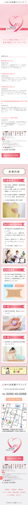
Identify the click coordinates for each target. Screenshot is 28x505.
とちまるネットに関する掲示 (9, 118)
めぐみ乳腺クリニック (16, 502)
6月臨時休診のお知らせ (8, 87)
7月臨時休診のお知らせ (8, 74)
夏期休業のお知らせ (7, 61)
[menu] (25, 2)
